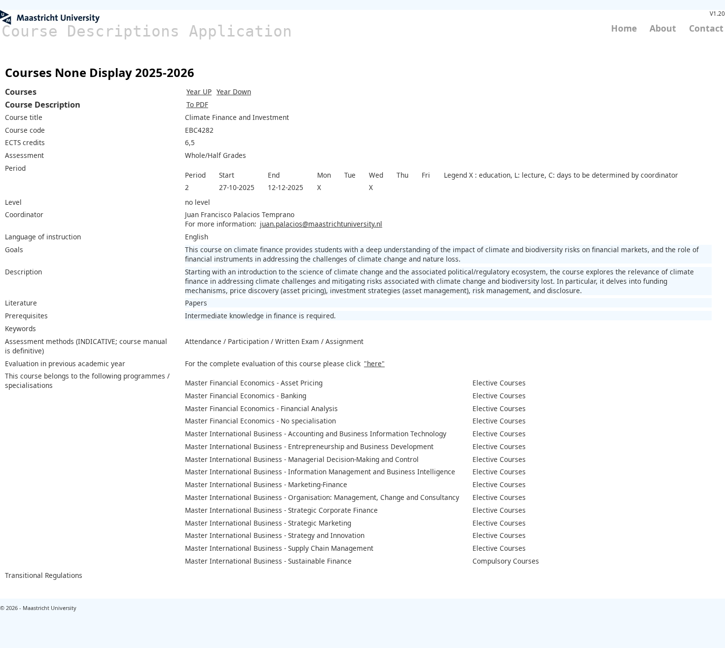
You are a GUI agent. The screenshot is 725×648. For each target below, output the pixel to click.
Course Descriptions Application (146, 31)
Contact (706, 28)
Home (624, 28)
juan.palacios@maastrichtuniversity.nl (321, 224)
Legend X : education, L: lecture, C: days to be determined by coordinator (561, 175)
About (663, 28)
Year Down (234, 91)
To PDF (197, 104)
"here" (374, 363)
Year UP (199, 91)
